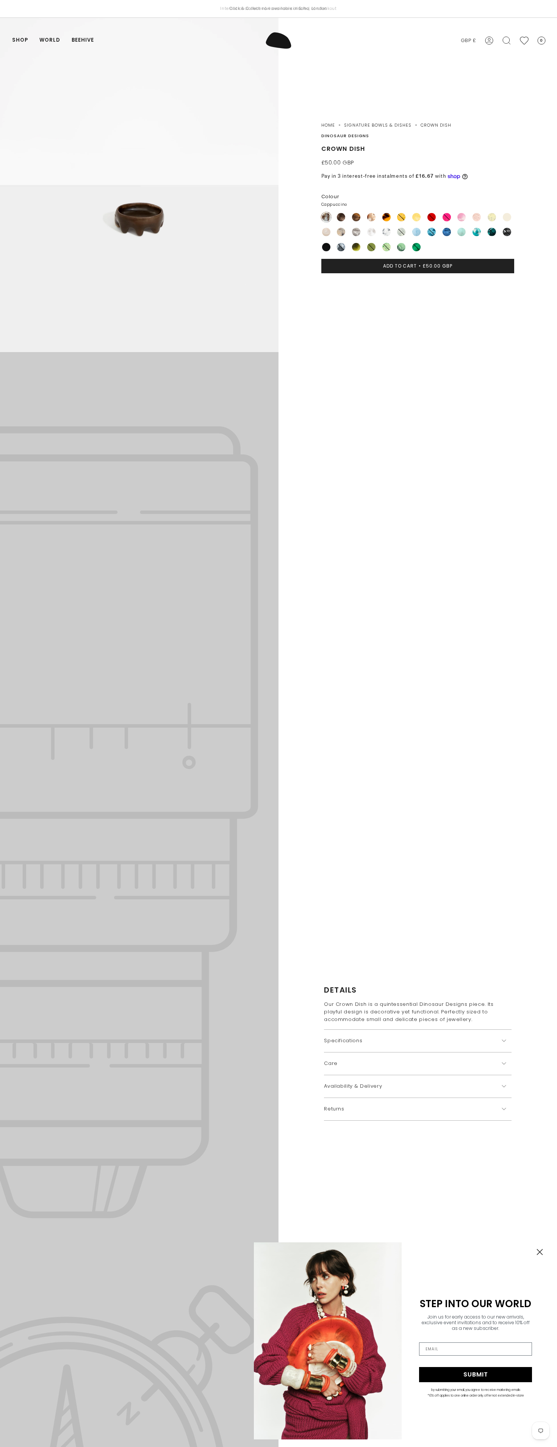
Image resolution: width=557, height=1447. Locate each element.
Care (331, 1063)
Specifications (343, 1040)
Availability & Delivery (353, 1086)
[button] (20, 40)
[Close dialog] (539, 1252)
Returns (334, 1108)
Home (328, 125)
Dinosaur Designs (345, 136)
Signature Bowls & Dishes (377, 125)
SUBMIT (475, 1374)
